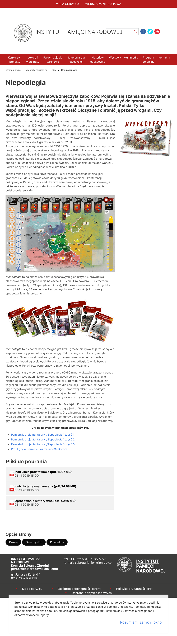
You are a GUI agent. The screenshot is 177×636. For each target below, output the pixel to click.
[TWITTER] (150, 31)
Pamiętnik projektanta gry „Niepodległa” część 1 (42, 434)
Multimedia (131, 57)
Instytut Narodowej (151, 565)
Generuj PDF (36, 543)
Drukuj (15, 543)
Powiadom (59, 543)
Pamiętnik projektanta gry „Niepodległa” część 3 (43, 444)
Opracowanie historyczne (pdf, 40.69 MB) (45, 502)
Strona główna (13, 70)
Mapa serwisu (32, 588)
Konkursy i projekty (14, 59)
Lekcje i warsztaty (32, 59)
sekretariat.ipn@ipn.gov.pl (93, 562)
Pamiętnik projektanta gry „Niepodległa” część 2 (43, 439)
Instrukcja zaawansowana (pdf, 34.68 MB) (45, 488)
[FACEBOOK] (143, 31)
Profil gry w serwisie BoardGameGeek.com (39, 449)
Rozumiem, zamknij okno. (141, 622)
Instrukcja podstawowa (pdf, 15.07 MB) (43, 473)
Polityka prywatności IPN (134, 588)
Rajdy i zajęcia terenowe (52, 59)
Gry (54, 70)
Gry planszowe (69, 70)
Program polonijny (148, 59)
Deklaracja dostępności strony (79, 588)
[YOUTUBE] (157, 31)
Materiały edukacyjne (97, 59)
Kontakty (164, 57)
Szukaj (135, 32)
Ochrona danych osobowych (91, 592)
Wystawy (115, 57)
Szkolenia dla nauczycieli (76, 59)
